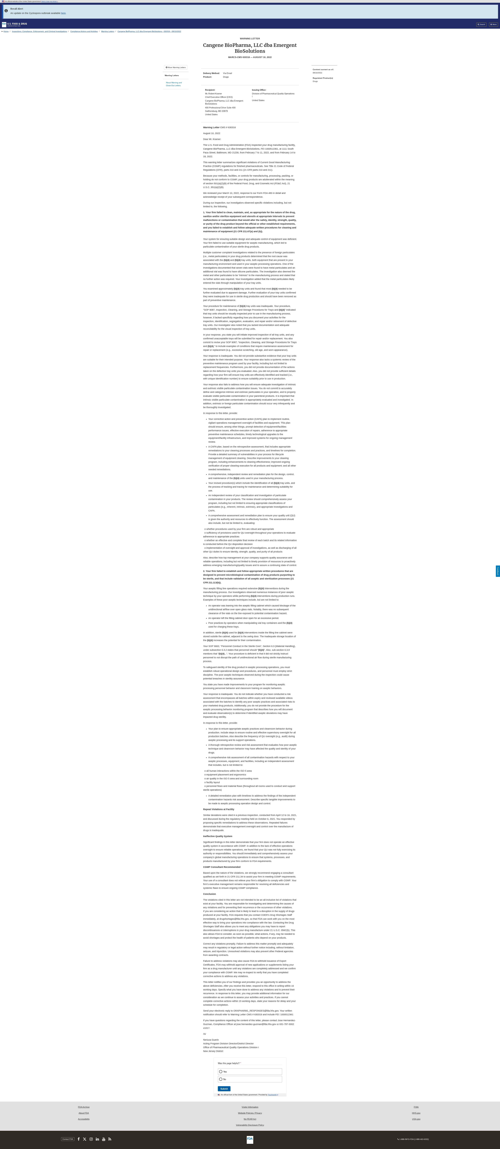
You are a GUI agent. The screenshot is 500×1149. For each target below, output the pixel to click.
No (224, 1079)
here (63, 13)
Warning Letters (107, 31)
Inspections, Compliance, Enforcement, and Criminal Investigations (39, 31)
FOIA (416, 1107)
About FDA (84, 1113)
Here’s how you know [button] (49, 1)
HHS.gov (416, 1113)
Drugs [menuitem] (315, 81)
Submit (224, 1088)
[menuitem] (324, 71)
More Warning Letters (176, 67)
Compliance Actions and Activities (84, 31)
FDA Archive (84, 1107)
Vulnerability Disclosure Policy (250, 1125)
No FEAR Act (250, 1119)
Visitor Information (250, 1107)
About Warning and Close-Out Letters (174, 84)
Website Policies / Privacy (250, 1113)
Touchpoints (272, 1095)
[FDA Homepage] (14, 24)
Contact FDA (68, 1139)
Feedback (498, 571)
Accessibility (84, 1119)
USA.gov (416, 1119)
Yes (225, 1071)
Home (6, 31)
